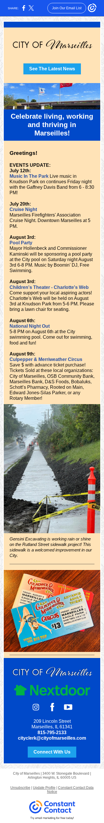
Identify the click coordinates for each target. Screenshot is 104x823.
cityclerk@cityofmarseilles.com (52, 738)
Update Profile (44, 788)
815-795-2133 (52, 732)
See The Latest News (52, 68)
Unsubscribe (20, 788)
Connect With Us (52, 751)
